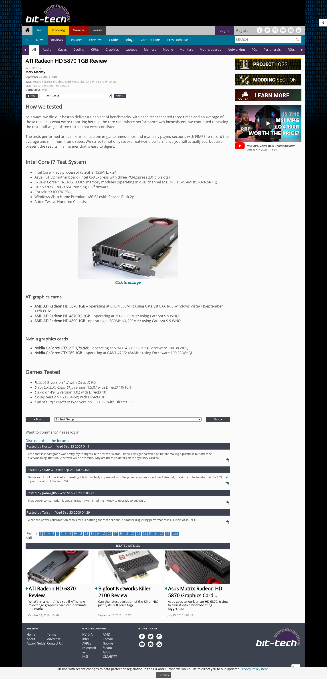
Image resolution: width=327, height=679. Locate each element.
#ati (44, 90)
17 (115, 533)
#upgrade (62, 86)
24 (155, 533)
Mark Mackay (35, 72)
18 (121, 533)
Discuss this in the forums (47, 440)
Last (175, 533)
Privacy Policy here (254, 669)
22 (144, 533)
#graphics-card (81, 82)
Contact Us (55, 643)
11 (80, 533)
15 (103, 533)
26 (167, 533)
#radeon (49, 86)
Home (31, 635)
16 (109, 533)
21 (138, 533)
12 (86, 533)
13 (92, 533)
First (29, 533)
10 (75, 533)
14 (98, 533)
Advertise (54, 639)
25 (161, 533)
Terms (51, 635)
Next (119, 96)
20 (132, 533)
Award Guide (36, 643)
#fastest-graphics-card (56, 82)
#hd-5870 (98, 82)
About (31, 639)
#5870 (37, 82)
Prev (32, 96)
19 (127, 533)
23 (150, 533)
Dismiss (163, 675)
